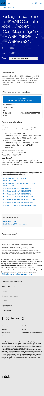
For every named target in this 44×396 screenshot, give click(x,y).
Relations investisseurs (10, 296)
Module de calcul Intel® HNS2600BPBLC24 (19, 200)
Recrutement (6, 311)
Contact (4, 301)
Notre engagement (8, 286)
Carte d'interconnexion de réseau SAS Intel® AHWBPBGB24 (19, 184)
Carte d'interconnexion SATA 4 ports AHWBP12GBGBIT (16, 179)
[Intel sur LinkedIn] (12, 319)
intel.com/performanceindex (16, 349)
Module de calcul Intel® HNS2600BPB (17, 191)
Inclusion (5, 291)
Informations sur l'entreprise (12, 281)
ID (2, 48)
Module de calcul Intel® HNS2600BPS (17, 188)
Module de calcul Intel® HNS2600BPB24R (18, 203)
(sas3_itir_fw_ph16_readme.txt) (15, 223)
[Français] (36, 3)
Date (3, 53)
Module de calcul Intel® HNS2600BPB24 (18, 197)
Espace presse (7, 306)
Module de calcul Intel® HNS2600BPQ (17, 194)
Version (4, 58)
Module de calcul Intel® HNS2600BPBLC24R (19, 206)
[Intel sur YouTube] (17, 319)
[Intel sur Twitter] (7, 319)
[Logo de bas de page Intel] (6, 376)
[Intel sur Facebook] (2, 319)
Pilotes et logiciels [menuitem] (8, 8)
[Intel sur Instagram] (22, 319)
